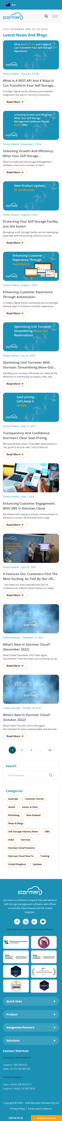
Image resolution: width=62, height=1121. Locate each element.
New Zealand (33, 815)
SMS (47, 831)
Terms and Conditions (40, 1108)
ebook (11, 807)
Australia (13, 798)
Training (44, 856)
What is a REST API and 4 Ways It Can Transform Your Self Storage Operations (28, 85)
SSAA (11, 839)
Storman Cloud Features (21, 847)
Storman (25, 839)
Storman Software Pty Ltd (45, 1103)
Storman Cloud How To (21, 856)
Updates (37, 864)
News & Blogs (15, 823)
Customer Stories (34, 798)
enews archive (30, 807)
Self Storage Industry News (23, 831)
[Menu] (55, 16)
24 (50, 749)
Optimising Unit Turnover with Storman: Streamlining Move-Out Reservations (28, 367)
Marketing (13, 815)
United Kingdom (17, 864)
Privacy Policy (17, 1108)
